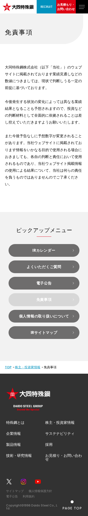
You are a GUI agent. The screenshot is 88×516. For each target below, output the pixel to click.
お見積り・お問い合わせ (63, 457)
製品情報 (13, 444)
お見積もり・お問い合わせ (66, 6)
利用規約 (28, 496)
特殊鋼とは (15, 422)
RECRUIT (47, 7)
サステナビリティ (60, 433)
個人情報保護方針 (40, 491)
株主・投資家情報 (27, 367)
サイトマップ (15, 491)
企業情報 (13, 433)
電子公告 (12, 496)
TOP (8, 367)
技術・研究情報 (19, 455)
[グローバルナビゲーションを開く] (82, 6)
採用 (49, 444)
